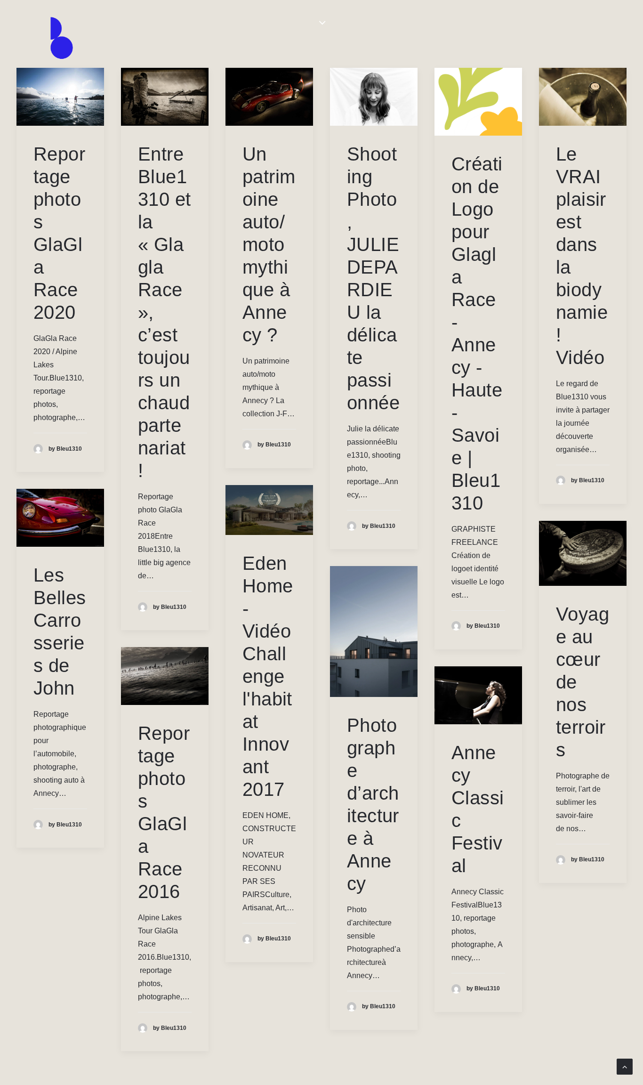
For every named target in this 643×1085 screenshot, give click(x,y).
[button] (60, 97)
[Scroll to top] (625, 1066)
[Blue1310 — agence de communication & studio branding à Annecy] (61, 38)
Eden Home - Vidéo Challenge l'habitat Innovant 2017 (267, 676)
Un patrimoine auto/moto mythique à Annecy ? (268, 244)
